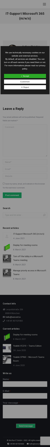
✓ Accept (25, 76)
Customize (25, 81)
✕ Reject (25, 87)
